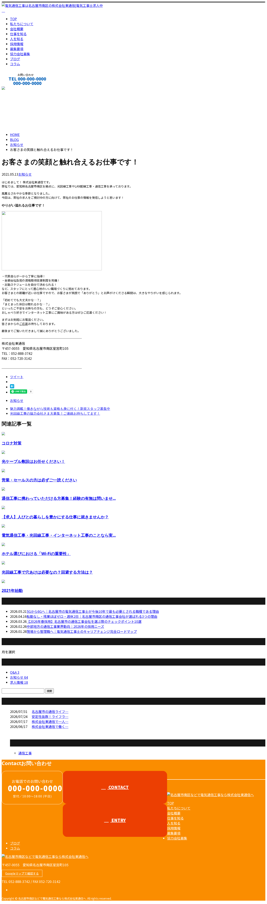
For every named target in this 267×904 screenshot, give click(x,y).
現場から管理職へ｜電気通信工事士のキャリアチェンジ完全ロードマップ (82, 631)
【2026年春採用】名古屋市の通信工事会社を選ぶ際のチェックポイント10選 (84, 621)
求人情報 (19, 682)
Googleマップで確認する (22, 873)
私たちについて (21, 23)
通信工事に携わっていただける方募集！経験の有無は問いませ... (59, 498)
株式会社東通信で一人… (50, 721)
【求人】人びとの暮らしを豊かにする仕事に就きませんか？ (55, 516)
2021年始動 (12, 590)
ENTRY (118, 820)
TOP (13, 18)
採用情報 (16, 43)
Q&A (14, 672)
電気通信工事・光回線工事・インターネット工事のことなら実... (59, 535)
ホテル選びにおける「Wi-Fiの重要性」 (36, 553)
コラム (15, 63)
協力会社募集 (20, 53)
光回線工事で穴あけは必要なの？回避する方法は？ (47, 572)
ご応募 (23, 324)
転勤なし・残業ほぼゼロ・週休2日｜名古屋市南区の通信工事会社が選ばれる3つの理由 (92, 616)
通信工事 (25, 752)
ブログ (15, 58)
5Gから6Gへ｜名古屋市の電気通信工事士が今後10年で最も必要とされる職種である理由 (93, 611)
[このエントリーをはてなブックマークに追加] (12, 386)
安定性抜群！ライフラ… (50, 716)
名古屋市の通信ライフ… (50, 711)
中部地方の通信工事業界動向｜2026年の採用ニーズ (65, 626)
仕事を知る (18, 33)
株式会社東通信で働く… (50, 726)
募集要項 (16, 48)
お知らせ (25, 174)
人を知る (16, 38)
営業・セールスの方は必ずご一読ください (39, 479)
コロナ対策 (11, 443)
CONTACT (16, 88)
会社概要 (16, 28)
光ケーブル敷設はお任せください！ (33, 461)
